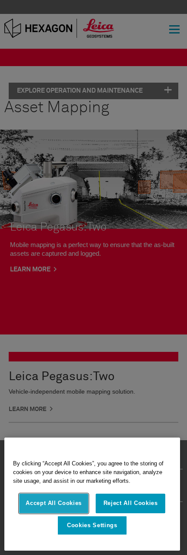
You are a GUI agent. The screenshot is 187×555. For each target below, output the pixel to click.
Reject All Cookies (131, 503)
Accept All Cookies (54, 503)
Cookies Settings (92, 525)
